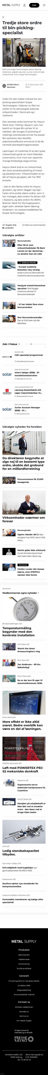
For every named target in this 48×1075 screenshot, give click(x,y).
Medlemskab (24, 959)
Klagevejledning (24, 990)
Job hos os (24, 1016)
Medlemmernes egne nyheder (19, 593)
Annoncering (24, 964)
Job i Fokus (9, 344)
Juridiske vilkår (24, 985)
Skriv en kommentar (35, 225)
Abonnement (24, 955)
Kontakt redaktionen (24, 1007)
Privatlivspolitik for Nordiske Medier (24, 981)
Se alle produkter (24, 968)
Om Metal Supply (24, 1021)
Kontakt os (24, 1011)
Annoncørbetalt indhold (24, 994)
